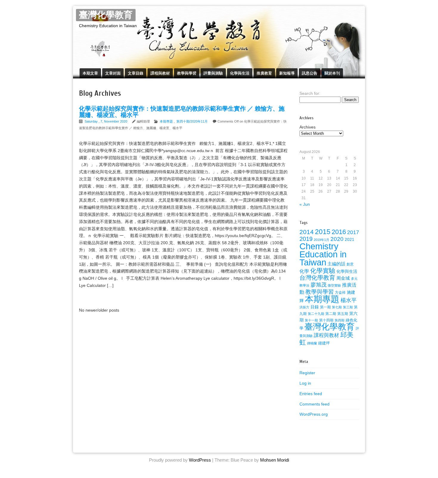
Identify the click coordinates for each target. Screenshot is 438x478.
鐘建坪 (324, 343)
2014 (306, 231)
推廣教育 (264, 73)
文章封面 (113, 73)
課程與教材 (160, 73)
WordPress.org (313, 414)
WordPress (200, 459)
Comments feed (314, 404)
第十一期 (311, 320)
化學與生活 (239, 73)
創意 (350, 264)
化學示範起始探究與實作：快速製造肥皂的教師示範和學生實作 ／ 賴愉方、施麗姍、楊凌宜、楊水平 (182, 111)
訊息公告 (309, 73)
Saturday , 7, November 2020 (106, 121)
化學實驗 (322, 270)
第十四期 (326, 320)
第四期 (339, 320)
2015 (322, 232)
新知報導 (287, 73)
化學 (304, 271)
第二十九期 (316, 313)
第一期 (325, 307)
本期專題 (166, 121)
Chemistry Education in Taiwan (323, 254)
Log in (305, 383)
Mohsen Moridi (274, 459)
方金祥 (340, 292)
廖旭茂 (318, 285)
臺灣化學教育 (106, 15)
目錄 (314, 306)
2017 (353, 232)
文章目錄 (135, 73)
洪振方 (304, 307)
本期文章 (90, 73)
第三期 (348, 307)
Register (307, 372)
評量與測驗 (213, 73)
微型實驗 (334, 285)
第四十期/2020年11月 (192, 121)
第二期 (330, 314)
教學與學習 (186, 73)
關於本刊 (332, 73)
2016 (339, 232)
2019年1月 (321, 240)
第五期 (342, 314)
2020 (337, 239)
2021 (349, 239)
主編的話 (336, 264)
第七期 (337, 307)
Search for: (309, 93)
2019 (306, 239)
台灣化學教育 (317, 277)
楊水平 (349, 300)
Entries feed (310, 393)
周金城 (343, 278)
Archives (307, 127)
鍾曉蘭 (312, 343)
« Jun (304, 204)
